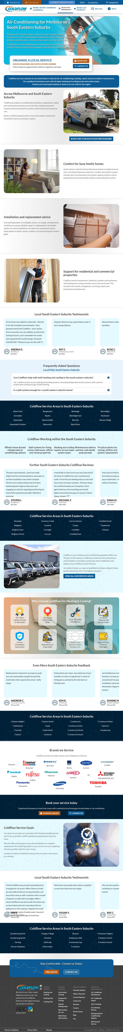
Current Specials (79, 997)
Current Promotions (62, 2)
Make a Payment (79, 994)
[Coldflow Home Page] (16, 9)
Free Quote (51, 972)
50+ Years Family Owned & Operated (20, 619)
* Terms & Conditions (11, 1030)
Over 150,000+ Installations (75, 620)
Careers (76, 1008)
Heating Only (48, 998)
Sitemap (49, 1030)
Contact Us (82, 66)
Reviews (76, 1004)
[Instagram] (41, 989)
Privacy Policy (32, 1030)
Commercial (33, 2)
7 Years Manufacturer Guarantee (48, 644)
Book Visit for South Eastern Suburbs (91, 139)
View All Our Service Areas (79, 576)
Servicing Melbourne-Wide (47, 619)
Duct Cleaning (96, 1004)
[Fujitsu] (32, 774)
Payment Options (79, 990)
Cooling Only (48, 1002)
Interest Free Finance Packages (103, 644)
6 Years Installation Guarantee (20, 644)
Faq (74, 1019)
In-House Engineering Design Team (103, 619)
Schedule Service (51, 813)
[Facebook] (41, 986)
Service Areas (78, 1012)
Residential (14, 2)
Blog (74, 1015)
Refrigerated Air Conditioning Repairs (97, 1016)
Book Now (82, 61)
